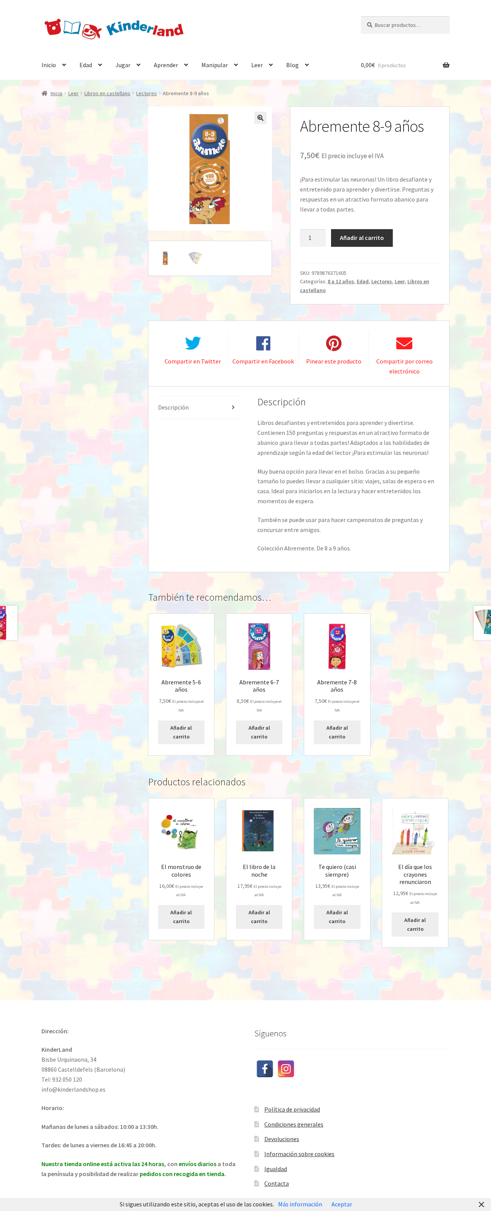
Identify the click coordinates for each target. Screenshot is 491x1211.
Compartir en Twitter (193, 361)
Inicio (48, 65)
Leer (257, 65)
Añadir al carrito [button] (181, 732)
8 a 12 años (341, 281)
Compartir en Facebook (263, 361)
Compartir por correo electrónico (404, 366)
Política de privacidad (292, 1109)
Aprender (166, 65)
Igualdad (275, 1169)
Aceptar (341, 1204)
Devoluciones (281, 1139)
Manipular (214, 65)
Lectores (146, 93)
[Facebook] (265, 1068)
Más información (300, 1204)
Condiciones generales (293, 1124)
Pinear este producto (333, 361)
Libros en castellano (107, 93)
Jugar (122, 65)
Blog (292, 65)
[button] (260, 118)
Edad (85, 65)
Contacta (276, 1183)
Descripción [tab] (173, 407)
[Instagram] (286, 1068)
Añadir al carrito (362, 237)
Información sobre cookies (299, 1154)
